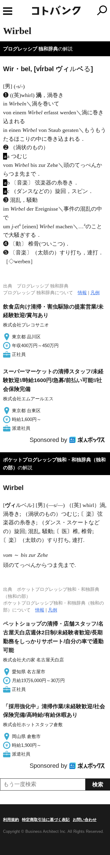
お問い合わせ (85, 819)
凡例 (95, 292)
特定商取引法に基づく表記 (46, 819)
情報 (82, 292)
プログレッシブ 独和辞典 (30, 48)
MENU (7, 11)
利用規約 (11, 819)
